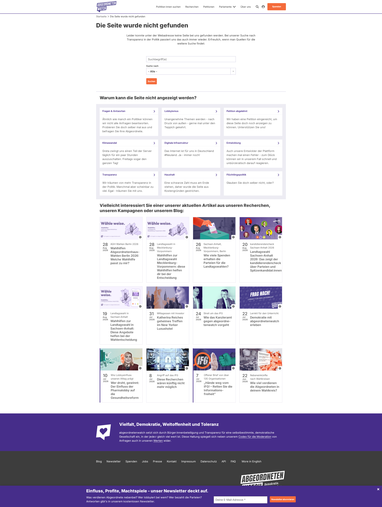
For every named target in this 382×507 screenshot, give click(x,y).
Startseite (101, 16)
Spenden (131, 461)
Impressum (188, 461)
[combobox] (191, 71)
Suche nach (152, 66)
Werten (158, 440)
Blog (99, 461)
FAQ (233, 461)
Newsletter (114, 461)
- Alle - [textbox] (152, 71)
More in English (251, 461)
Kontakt (172, 461)
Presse (157, 461)
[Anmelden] (263, 7)
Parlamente (225, 6)
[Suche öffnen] (257, 7)
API (224, 461)
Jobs (145, 461)
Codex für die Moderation (254, 436)
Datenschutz (209, 461)
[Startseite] (106, 6)
